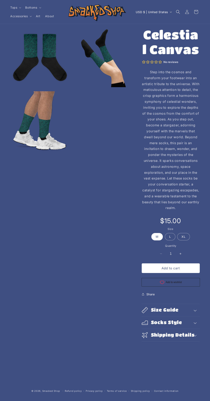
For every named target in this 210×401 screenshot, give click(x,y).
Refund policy (73, 391)
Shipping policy (140, 391)
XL (183, 236)
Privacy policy (94, 391)
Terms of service (117, 391)
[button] (15, 7)
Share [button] (150, 294)
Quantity (170, 245)
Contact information (166, 391)
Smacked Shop (51, 391)
